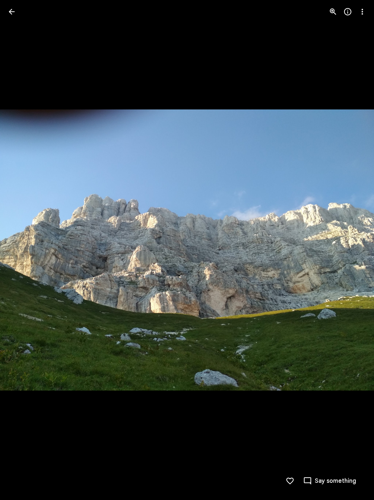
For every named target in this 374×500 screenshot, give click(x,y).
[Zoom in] (333, 11)
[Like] (290, 481)
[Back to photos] (11, 11)
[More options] (362, 11)
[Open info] (347, 11)
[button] (20, 250)
